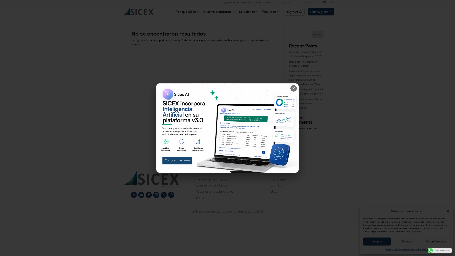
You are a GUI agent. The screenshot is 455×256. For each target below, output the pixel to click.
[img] (227, 128)
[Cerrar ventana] (293, 88)
